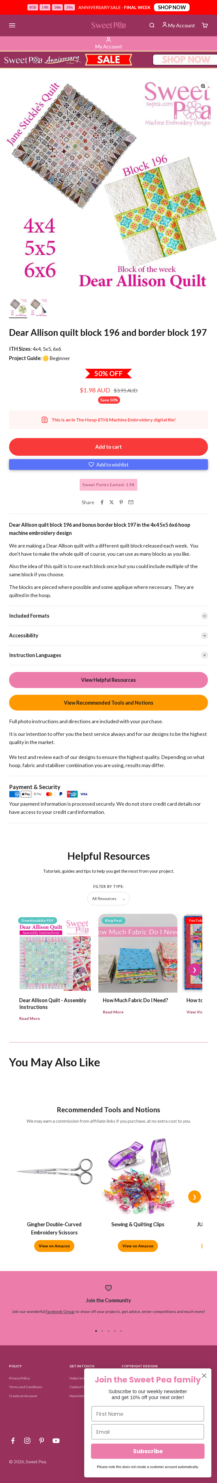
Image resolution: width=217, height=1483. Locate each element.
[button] (108, 464)
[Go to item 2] (38, 308)
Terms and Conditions (25, 1387)
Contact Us (78, 1387)
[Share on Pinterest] (121, 502)
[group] (108, 60)
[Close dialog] (204, 1376)
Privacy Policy (19, 1378)
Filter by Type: (108, 886)
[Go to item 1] (18, 308)
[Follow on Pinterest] (41, 1440)
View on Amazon (54, 1245)
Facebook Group (60, 1311)
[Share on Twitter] (111, 502)
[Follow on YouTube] (56, 1440)
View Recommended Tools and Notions (108, 703)
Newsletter (78, 1396)
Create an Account (23, 1396)
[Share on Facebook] (102, 502)
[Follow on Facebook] (13, 1440)
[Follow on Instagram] (27, 1440)
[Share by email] (131, 502)
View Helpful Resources (108, 680)
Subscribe (148, 1451)
